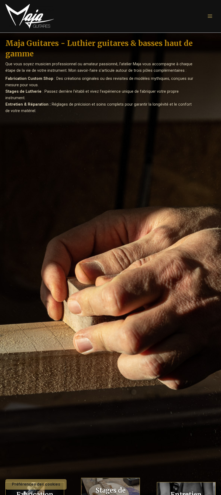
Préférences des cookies (36, 484)
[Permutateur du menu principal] (210, 16)
